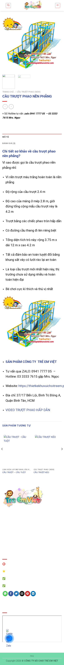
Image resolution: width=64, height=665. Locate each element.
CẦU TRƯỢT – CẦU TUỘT (14, 472)
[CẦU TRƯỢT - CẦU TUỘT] (16, 450)
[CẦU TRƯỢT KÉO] (47, 450)
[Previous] (7, 44)
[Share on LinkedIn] (33, 593)
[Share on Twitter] (16, 593)
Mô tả (5, 137)
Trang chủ (8, 91)
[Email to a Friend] (22, 593)
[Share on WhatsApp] (5, 593)
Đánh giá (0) (8, 143)
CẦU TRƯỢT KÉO (41, 472)
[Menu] (57, 5)
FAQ (32, 656)
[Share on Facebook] (10, 593)
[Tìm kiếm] (8, 5)
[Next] (56, 44)
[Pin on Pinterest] (27, 593)
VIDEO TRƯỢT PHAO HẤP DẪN (28, 410)
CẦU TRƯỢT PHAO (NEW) (29, 91)
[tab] (32, 137)
